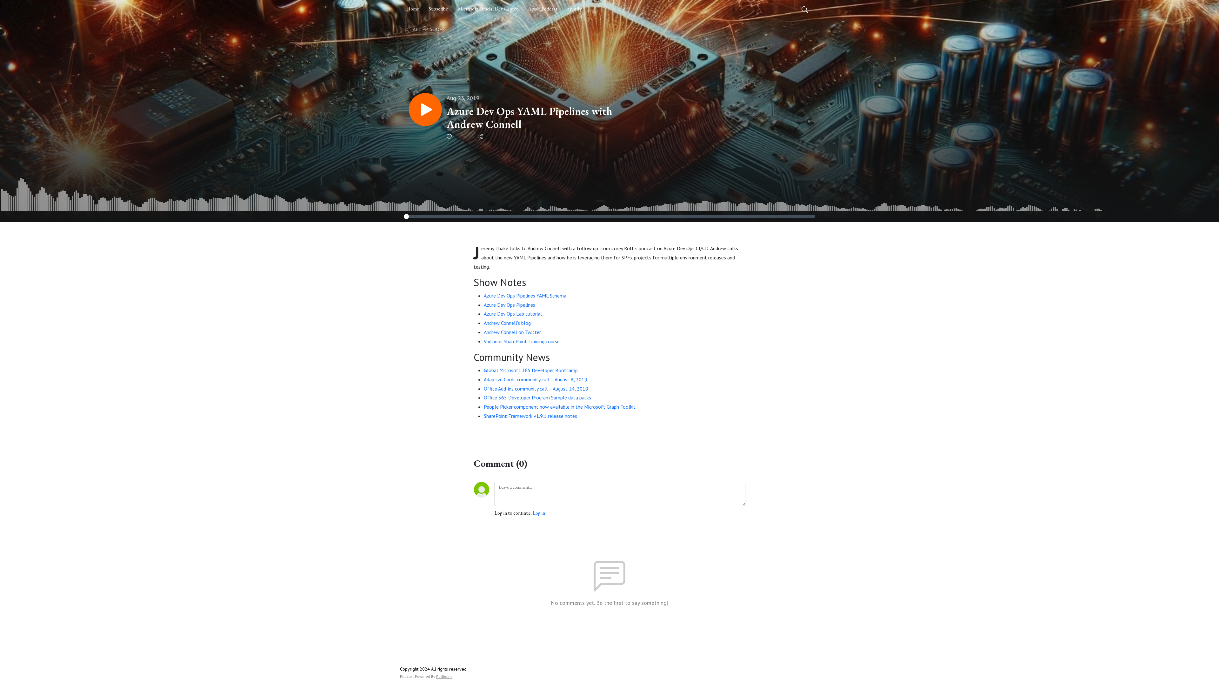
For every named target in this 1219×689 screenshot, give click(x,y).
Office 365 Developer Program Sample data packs (537, 397)
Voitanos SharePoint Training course (522, 341)
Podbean (444, 676)
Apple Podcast (542, 8)
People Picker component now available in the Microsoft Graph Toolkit (560, 407)
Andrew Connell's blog (507, 323)
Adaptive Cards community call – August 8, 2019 (535, 379)
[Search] (804, 9)
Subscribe (438, 8)
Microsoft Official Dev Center (488, 8)
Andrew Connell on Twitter (512, 332)
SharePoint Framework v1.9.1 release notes (530, 416)
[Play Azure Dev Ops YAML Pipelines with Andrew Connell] (425, 109)
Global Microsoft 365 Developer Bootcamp (531, 370)
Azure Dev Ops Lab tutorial (513, 314)
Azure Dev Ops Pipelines (509, 305)
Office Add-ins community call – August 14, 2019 (536, 388)
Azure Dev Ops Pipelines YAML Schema (525, 295)
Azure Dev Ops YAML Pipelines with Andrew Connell (529, 118)
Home (412, 8)
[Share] (480, 136)
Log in (539, 513)
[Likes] (449, 136)
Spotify (574, 8)
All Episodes (428, 29)
